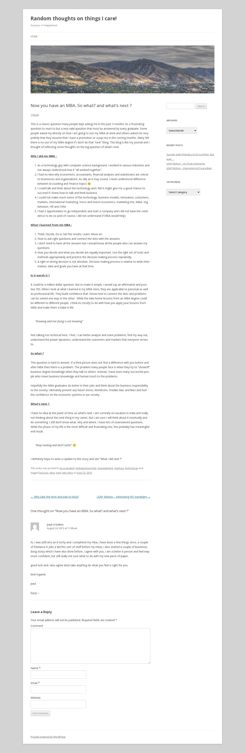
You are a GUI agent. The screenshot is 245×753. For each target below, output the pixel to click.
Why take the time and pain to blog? (55, 497)
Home (34, 36)
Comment (37, 626)
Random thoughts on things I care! (74, 18)
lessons (43, 472)
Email (35, 683)
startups (119, 468)
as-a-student (67, 468)
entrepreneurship (86, 468)
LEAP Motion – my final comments (186, 163)
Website (36, 697)
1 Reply (35, 115)
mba (52, 472)
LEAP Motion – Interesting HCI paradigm (123, 497)
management (105, 468)
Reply (34, 593)
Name (36, 668)
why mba (67, 472)
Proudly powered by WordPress (48, 736)
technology (131, 468)
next (58, 472)
